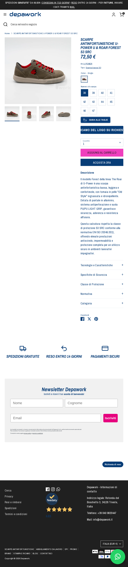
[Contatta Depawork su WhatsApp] (117, 556)
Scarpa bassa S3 (93, 67)
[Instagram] (53, 489)
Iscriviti (110, 418)
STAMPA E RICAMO (21, 553)
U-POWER (87, 63)
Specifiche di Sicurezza (94, 275)
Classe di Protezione (92, 284)
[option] (38, 71)
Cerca (8, 490)
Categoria (86, 303)
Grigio (84, 79)
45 (111, 102)
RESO (74, 2)
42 (84, 102)
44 (102, 102)
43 (93, 102)
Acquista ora (102, 163)
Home (7, 33)
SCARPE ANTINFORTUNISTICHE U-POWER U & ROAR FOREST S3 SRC (46, 33)
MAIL (72, 7)
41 (111, 93)
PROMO (73, 549)
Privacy (9, 496)
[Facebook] (47, 489)
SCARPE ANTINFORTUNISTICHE (19, 549)
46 (84, 111)
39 (93, 93)
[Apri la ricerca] (5, 24)
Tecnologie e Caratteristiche (97, 265)
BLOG (35, 553)
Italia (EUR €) (110, 543)
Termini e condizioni (16, 514)
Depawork (25, 558)
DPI (66, 549)
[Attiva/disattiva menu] (5, 14)
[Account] (114, 13)
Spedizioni (11, 508)
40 (102, 93)
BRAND (8, 553)
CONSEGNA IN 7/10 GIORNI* (56, 2)
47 (93, 111)
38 (84, 93)
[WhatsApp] (58, 489)
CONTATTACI (46, 553)
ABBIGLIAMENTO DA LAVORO (49, 549)
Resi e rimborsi (13, 502)
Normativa (86, 294)
